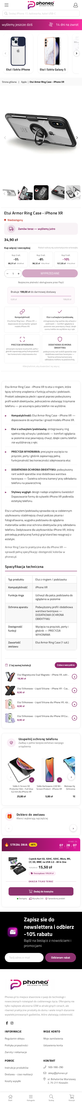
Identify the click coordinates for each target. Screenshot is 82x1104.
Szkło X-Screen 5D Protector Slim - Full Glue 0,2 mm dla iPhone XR (21, 789)
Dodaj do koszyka (43, 891)
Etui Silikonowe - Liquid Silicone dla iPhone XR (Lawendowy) (43, 716)
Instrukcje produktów (16, 1068)
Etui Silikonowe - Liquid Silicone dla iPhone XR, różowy (43, 702)
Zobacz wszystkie (66, 665)
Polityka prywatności (16, 1045)
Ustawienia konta (53, 1045)
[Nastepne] (77, 53)
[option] (41, 131)
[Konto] (76, 5)
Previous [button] (5, 138)
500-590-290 (55, 1067)
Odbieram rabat (60, 957)
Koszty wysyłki (13, 1081)
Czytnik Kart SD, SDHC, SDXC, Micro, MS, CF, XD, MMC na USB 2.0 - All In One (50, 860)
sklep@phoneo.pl (57, 1073)
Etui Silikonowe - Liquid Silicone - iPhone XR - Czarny (43, 688)
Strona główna (9, 82)
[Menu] (6, 5)
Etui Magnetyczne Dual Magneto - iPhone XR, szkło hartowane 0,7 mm (43, 674)
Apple (24, 82)
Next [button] (77, 138)
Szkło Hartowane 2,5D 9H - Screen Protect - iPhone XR (49, 787)
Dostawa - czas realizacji (19, 1074)
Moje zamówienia (53, 1038)
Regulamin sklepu (14, 1038)
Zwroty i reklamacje (16, 1052)
